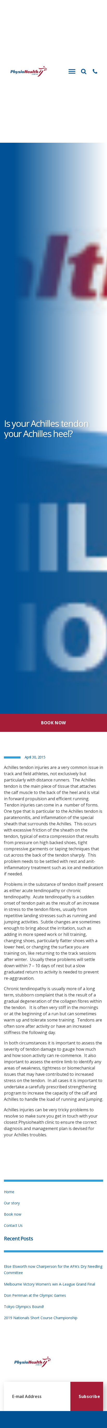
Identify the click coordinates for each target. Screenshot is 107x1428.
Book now (12, 1214)
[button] (95, 71)
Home (9, 1191)
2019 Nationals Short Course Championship (40, 1317)
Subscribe (89, 1396)
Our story (12, 1202)
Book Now (53, 723)
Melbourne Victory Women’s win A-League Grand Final (49, 1284)
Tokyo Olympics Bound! (24, 1306)
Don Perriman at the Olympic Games (35, 1295)
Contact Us (13, 1225)
